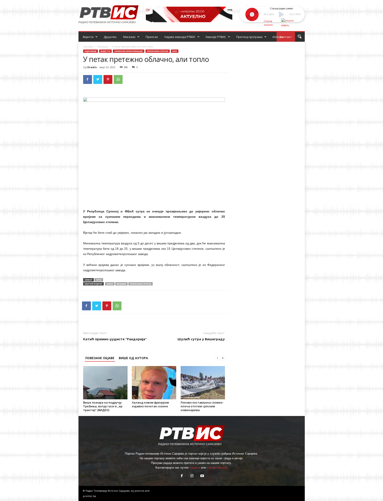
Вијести (88, 37)
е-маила (194, 467)
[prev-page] (217, 358)
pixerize (140, 490)
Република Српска (157, 51)
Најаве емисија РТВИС (179, 37)
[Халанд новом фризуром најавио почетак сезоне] (154, 382)
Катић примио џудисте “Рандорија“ (115, 339)
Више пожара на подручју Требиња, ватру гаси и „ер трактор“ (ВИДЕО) (102, 406)
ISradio (92, 67)
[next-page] (223, 358)
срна (99, 279)
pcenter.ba (89, 496)
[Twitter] (97, 79)
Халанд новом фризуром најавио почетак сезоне (150, 404)
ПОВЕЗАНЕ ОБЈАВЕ (99, 358)
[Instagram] (192, 476)
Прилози (152, 37)
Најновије (102, 46)
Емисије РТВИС (216, 37)
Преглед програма (249, 37)
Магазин (129, 37)
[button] (299, 37)
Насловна (88, 46)
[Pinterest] (108, 79)
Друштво (110, 37)
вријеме (121, 283)
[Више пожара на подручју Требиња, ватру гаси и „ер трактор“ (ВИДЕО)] (105, 382)
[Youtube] (201, 476)
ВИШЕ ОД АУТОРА (133, 358)
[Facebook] (87, 79)
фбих (110, 283)
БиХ (174, 51)
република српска (140, 283)
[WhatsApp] (118, 79)
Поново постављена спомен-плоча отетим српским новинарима (202, 406)
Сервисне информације (128, 51)
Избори (278, 37)
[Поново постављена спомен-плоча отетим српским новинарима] (203, 382)
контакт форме (217, 467)
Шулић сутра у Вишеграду (201, 339)
